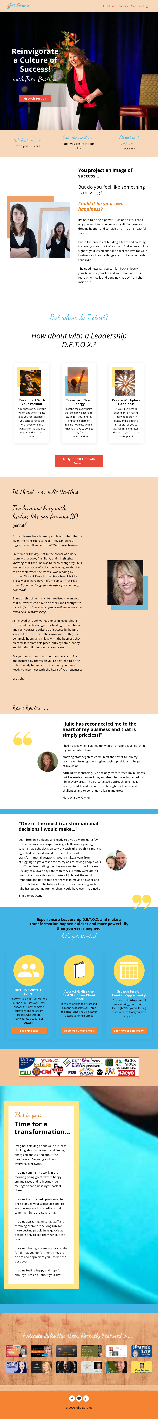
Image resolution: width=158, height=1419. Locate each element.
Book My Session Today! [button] (129, 1030)
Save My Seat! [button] (29, 1030)
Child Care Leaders (115, 6)
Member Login (140, 6)
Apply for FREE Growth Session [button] (79, 461)
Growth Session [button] (35, 98)
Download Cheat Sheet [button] (79, 1030)
